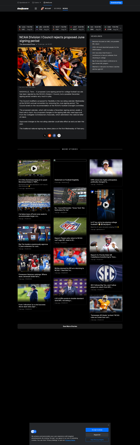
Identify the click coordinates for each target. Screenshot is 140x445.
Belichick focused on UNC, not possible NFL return (105, 43)
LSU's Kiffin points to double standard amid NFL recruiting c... (69, 299)
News (65, 8)
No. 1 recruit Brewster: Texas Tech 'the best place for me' (70, 209)
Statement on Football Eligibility (67, 180)
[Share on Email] (59, 135)
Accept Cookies (97, 430)
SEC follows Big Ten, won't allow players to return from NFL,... (103, 286)
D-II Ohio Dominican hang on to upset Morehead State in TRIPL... (33, 181)
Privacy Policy (70, 440)
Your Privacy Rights (97, 439)
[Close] (108, 425)
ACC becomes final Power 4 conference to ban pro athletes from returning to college (104, 55)
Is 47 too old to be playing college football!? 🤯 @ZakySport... (104, 223)
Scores (57, 8)
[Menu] (35, 8)
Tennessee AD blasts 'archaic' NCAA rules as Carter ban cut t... (105, 316)
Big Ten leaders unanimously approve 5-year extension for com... (33, 245)
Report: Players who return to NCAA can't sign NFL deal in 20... (68, 239)
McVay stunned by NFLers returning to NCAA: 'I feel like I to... (69, 269)
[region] (70, 434)
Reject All (97, 435)
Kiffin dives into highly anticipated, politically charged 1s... (104, 181)
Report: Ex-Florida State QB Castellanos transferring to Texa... (104, 256)
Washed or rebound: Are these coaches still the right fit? (105, 68)
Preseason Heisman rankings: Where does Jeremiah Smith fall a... (33, 275)
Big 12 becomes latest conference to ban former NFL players (104, 62)
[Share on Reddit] (49, 135)
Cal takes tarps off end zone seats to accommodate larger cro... (33, 215)
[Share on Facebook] (54, 135)
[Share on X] (45, 135)
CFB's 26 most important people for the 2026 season (105, 48)
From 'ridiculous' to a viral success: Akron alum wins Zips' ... (32, 306)
